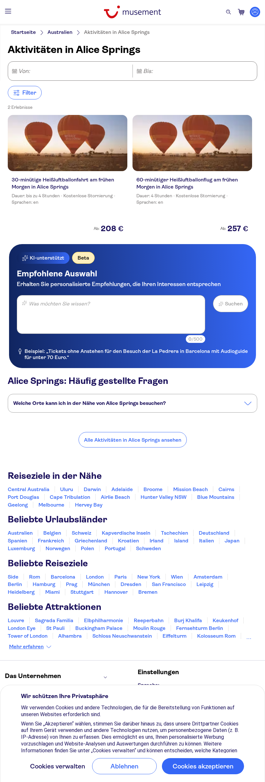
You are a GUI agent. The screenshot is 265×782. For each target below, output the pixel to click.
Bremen (147, 592)
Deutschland (214, 533)
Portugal (115, 548)
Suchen (234, 304)
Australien (60, 32)
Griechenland (91, 541)
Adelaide (122, 489)
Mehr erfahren (26, 646)
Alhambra (70, 636)
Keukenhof (225, 620)
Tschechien (174, 533)
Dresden (131, 584)
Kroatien (128, 541)
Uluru (66, 489)
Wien (177, 577)
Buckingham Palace (98, 628)
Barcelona (63, 577)
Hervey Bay (88, 505)
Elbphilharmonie (103, 620)
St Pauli (55, 628)
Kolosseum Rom (216, 636)
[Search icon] (228, 12)
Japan (232, 541)
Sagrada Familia (54, 620)
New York (148, 577)
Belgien (52, 533)
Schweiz (81, 533)
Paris (120, 577)
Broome (153, 489)
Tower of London (28, 636)
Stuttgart (82, 592)
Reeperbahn (149, 620)
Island (181, 541)
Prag (71, 584)
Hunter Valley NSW (163, 497)
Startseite (23, 32)
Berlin (15, 584)
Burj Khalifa (188, 620)
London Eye (22, 628)
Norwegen (58, 548)
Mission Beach (190, 489)
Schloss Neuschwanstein (122, 636)
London (95, 577)
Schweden (148, 548)
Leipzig (204, 584)
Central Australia (28, 489)
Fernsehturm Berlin (199, 628)
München (99, 584)
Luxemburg (21, 548)
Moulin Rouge (149, 628)
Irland (157, 541)
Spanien (17, 541)
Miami (52, 592)
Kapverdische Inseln (126, 533)
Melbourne (51, 505)
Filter (29, 92)
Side (13, 577)
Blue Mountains (215, 497)
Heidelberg (21, 592)
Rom (34, 577)
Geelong (18, 505)
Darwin (92, 489)
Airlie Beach (115, 497)
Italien (206, 541)
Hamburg (44, 584)
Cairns (226, 489)
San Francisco (169, 584)
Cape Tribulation (70, 497)
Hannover (116, 592)
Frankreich (51, 541)
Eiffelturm (174, 636)
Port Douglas (23, 497)
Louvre (16, 620)
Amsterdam (208, 577)
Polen (87, 548)
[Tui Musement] (132, 11)
